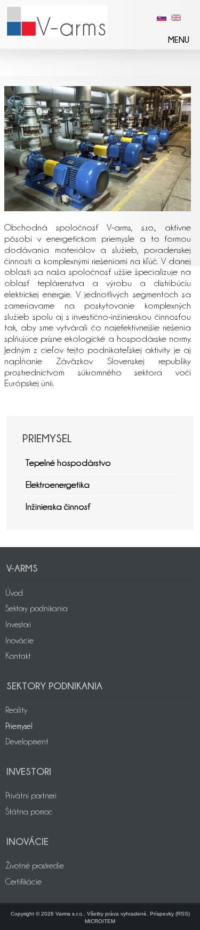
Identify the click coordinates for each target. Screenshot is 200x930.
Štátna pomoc (29, 812)
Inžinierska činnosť (58, 506)
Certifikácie (23, 882)
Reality (16, 710)
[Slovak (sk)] (161, 17)
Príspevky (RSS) (170, 914)
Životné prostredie (34, 866)
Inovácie (19, 640)
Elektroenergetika (58, 484)
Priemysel (19, 726)
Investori (18, 624)
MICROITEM (100, 921)
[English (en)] (176, 17)
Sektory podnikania (36, 608)
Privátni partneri (31, 795)
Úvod (14, 593)
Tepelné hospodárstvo (68, 462)
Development (27, 741)
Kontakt (18, 656)
